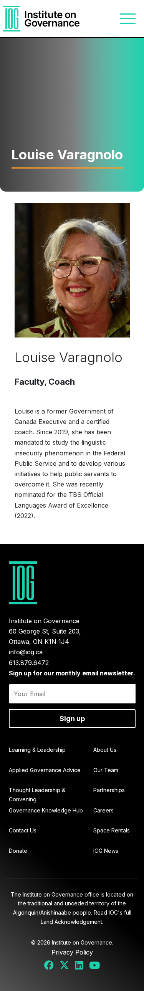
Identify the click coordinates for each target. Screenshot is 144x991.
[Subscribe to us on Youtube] (94, 966)
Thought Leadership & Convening (37, 794)
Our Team (105, 770)
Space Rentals (111, 830)
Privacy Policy (72, 952)
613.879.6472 (29, 663)
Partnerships (109, 790)
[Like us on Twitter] (64, 966)
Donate (18, 850)
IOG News (105, 850)
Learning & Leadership (37, 749)
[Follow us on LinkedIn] (79, 966)
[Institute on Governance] (41, 18)
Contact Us (22, 830)
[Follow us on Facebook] (49, 966)
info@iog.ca (26, 652)
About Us (104, 749)
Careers (103, 810)
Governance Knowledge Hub (46, 810)
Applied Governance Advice (45, 770)
